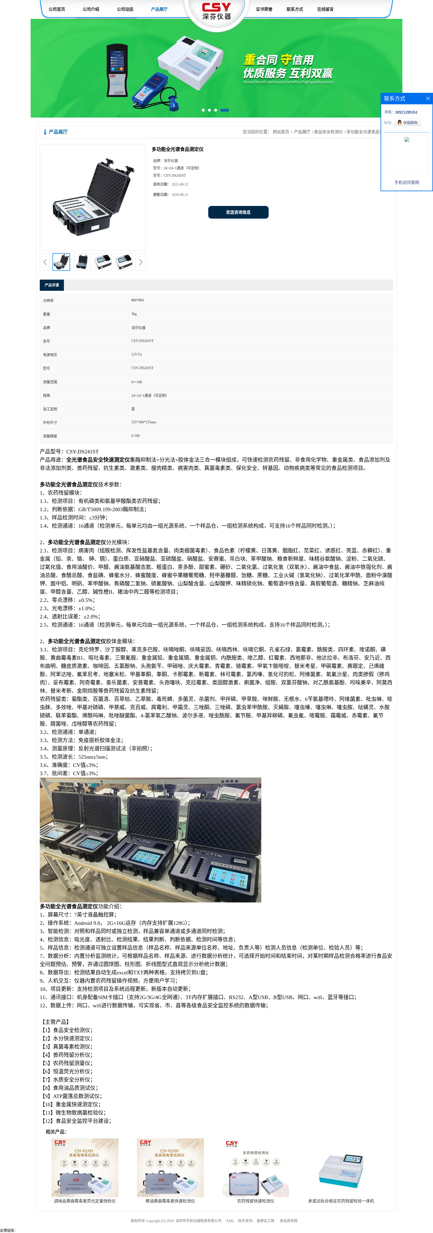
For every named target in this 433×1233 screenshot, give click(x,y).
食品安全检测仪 (328, 133)
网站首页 (281, 133)
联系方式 (295, 9)
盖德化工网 (265, 1222)
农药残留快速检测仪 (255, 1202)
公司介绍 (91, 9)
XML (230, 1222)
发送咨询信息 (238, 213)
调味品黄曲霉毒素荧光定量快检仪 (85, 1202)
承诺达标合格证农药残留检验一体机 (341, 1202)
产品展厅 (159, 9)
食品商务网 (289, 1222)
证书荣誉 (264, 9)
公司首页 (57, 9)
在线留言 (325, 9)
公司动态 (125, 9)
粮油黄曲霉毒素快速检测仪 (170, 1202)
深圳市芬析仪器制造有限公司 (199, 1222)
